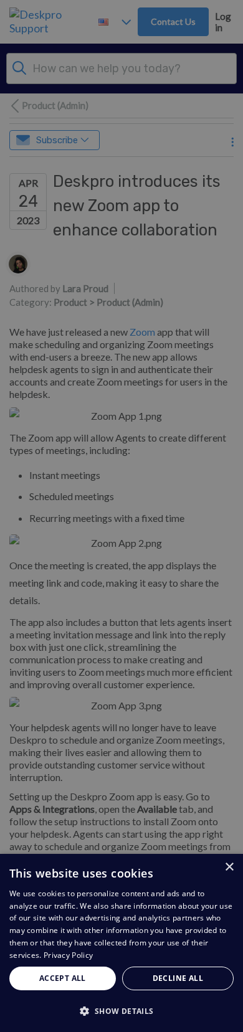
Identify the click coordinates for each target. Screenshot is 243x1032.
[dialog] (121, 943)
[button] (121, 1010)
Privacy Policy (68, 955)
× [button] (229, 867)
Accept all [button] (62, 978)
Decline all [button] (178, 978)
